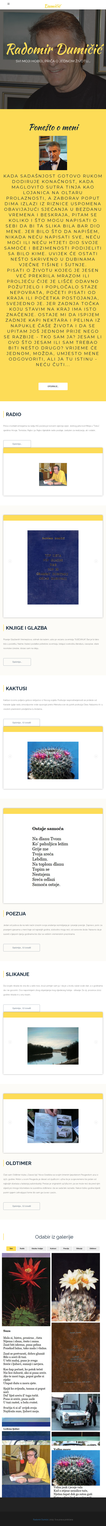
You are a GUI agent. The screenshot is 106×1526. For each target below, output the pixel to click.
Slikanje (79, 1249)
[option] (53, 474)
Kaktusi (53, 1249)
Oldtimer (93, 1249)
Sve (11, 1249)
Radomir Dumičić (41, 1519)
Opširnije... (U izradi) (21, 723)
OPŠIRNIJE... (53, 386)
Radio (22, 1249)
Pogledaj (75, 1271)
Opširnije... (17, 444)
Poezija (66, 1249)
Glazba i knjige (37, 1249)
